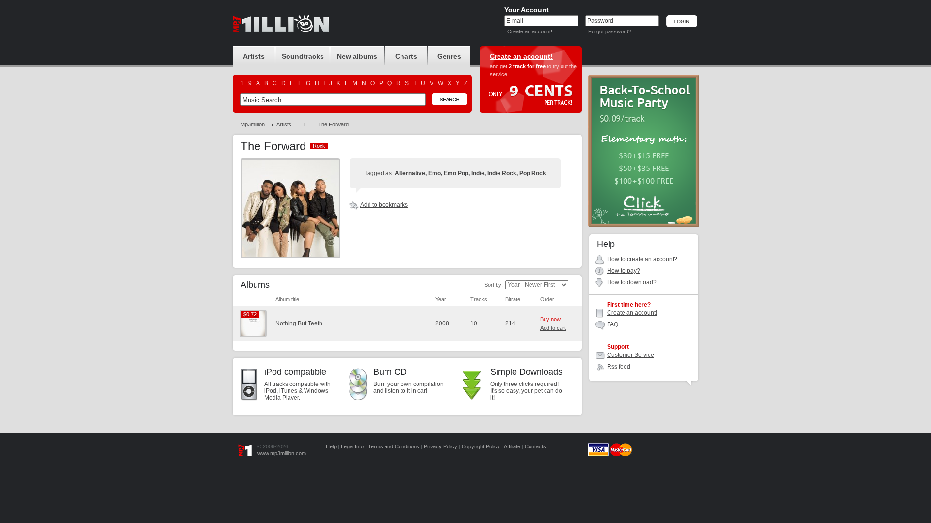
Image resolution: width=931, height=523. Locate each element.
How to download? (632, 282)
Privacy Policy (440, 446)
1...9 (246, 83)
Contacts (535, 446)
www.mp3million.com (281, 453)
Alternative (410, 173)
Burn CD (390, 372)
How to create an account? (642, 259)
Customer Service (630, 355)
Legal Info (352, 446)
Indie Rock (501, 173)
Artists (283, 124)
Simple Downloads (526, 372)
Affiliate (512, 446)
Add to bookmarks (384, 204)
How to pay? (623, 270)
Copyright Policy (481, 446)
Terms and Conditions (393, 446)
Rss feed (618, 366)
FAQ (612, 324)
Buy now (550, 319)
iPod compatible (295, 372)
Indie (477, 173)
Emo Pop (456, 173)
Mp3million (253, 124)
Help (331, 446)
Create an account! (529, 31)
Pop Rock (532, 173)
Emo (434, 173)
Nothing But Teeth (298, 323)
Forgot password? (609, 31)
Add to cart (553, 328)
